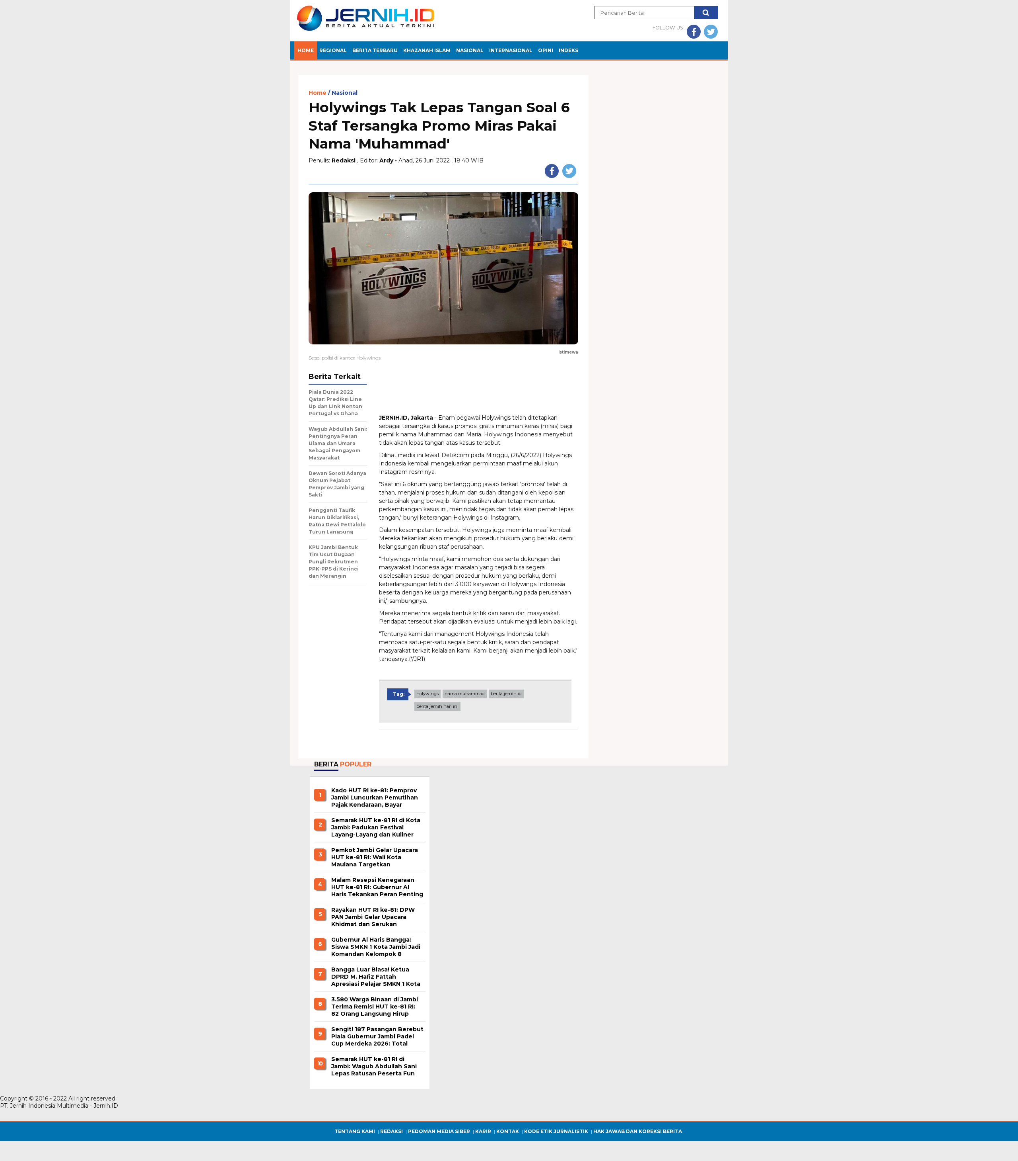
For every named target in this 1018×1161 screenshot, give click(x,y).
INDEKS (568, 50)
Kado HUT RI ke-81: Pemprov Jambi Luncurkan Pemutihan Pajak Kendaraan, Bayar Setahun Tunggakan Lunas (374, 798)
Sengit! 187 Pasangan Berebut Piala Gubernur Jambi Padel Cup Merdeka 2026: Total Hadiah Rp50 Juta (377, 1037)
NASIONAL (470, 50)
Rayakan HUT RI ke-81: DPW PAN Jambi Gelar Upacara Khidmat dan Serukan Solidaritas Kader (373, 917)
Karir (483, 1131)
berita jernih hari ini (437, 706)
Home (305, 50)
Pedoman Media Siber (439, 1131)
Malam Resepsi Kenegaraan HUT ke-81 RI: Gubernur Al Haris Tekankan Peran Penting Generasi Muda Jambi (377, 887)
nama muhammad (465, 693)
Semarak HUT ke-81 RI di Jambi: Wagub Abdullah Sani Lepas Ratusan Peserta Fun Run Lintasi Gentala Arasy (374, 1066)
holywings (427, 693)
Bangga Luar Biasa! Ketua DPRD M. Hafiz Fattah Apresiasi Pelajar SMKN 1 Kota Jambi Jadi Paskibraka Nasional (377, 977)
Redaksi (391, 1131)
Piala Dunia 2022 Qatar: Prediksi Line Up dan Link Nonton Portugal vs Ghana (335, 402)
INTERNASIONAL (510, 50)
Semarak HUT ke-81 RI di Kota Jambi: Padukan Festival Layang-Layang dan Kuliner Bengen (375, 828)
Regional (333, 50)
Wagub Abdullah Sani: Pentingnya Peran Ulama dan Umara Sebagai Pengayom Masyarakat (338, 443)
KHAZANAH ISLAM (427, 50)
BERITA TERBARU (375, 50)
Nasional (344, 93)
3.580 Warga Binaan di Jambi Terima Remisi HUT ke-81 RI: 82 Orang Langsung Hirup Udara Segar (374, 1007)
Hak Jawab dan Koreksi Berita (637, 1131)
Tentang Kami (354, 1131)
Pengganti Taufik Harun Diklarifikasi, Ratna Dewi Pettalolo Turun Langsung (337, 521)
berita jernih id (506, 693)
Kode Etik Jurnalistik (556, 1131)
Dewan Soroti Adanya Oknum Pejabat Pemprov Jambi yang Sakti (337, 484)
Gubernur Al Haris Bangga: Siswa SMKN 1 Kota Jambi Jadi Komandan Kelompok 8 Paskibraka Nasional (375, 947)
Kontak (507, 1131)
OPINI (545, 50)
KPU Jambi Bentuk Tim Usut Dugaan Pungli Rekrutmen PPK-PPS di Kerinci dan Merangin (334, 561)
